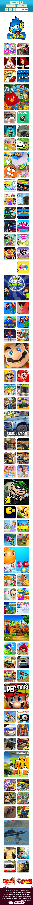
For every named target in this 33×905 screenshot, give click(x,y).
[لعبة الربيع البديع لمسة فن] (23, 240)
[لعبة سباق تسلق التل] (10, 717)
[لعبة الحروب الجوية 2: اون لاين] (16, 832)
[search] (14, 9)
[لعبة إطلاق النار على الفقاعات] (23, 608)
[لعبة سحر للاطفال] (23, 63)
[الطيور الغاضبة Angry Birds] (23, 648)
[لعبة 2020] (23, 594)
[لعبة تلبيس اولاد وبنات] (10, 49)
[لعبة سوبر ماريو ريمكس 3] (23, 322)
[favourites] (6, 9)
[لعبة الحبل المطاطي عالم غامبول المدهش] (10, 144)
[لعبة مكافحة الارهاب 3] (10, 798)
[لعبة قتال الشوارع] (23, 458)
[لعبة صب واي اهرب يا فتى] (23, 730)
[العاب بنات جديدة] (24, 883)
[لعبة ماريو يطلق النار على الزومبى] (23, 335)
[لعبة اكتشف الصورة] (23, 76)
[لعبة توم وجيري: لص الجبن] (23, 580)
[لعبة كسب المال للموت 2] (23, 744)
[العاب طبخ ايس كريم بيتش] (23, 390)
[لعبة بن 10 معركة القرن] (23, 308)
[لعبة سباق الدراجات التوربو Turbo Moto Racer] (10, 471)
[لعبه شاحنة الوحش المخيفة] (23, 403)
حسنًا (11, 902)
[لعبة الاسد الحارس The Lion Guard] (23, 540)
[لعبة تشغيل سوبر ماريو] (23, 376)
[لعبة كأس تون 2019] (23, 253)
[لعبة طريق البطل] (10, 853)
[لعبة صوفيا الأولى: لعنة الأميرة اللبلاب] (10, 526)
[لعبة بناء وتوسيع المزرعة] (16, 628)
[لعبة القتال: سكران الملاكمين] (10, 444)
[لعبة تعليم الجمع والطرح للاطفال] (10, 594)
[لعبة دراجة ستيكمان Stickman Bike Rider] (23, 512)
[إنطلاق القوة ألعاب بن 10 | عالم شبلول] (10, 131)
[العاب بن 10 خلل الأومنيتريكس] (10, 213)
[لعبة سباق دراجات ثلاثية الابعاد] (10, 812)
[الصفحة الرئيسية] (21, 2)
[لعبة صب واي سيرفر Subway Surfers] (10, 676)
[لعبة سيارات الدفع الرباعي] (23, 785)
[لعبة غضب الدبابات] (16, 764)
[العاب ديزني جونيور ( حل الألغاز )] (23, 526)
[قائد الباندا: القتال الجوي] (23, 798)
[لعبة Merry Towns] (10, 608)
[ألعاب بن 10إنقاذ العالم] (16, 287)
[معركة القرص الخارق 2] (23, 267)
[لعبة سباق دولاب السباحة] (23, 226)
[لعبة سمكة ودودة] (10, 540)
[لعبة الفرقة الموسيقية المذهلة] (10, 226)
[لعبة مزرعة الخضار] (10, 240)
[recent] (10, 9)
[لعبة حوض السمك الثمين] (16, 560)
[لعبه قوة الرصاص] (23, 131)
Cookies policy (19, 902)
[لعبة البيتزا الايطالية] (10, 63)
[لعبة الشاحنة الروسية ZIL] (16, 424)
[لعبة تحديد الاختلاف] (23, 199)
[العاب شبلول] (16, 28)
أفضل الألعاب (22, 6)
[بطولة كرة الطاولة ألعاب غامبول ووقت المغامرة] (23, 213)
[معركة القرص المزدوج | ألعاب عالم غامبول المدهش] (16, 165)
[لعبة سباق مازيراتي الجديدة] (23, 662)
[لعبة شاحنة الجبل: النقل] (10, 744)
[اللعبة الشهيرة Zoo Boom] (16, 97)
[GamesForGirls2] (8, 885)
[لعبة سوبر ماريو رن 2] (16, 696)
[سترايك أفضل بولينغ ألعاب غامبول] (10, 185)
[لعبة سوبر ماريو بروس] (10, 376)
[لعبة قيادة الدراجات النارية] (23, 49)
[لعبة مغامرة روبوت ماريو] (10, 308)
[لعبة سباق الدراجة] (23, 812)
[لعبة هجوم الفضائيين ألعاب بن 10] (23, 144)
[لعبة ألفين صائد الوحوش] (10, 403)
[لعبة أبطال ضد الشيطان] (23, 853)
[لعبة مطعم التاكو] (10, 76)
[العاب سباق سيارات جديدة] (23, 444)
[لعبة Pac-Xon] (10, 512)
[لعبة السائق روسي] (10, 866)
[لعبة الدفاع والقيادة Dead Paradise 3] (10, 662)
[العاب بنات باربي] (23, 471)
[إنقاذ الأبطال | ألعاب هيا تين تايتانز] (10, 253)
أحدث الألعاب (10, 6)
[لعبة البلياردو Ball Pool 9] (23, 717)
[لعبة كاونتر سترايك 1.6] (23, 866)
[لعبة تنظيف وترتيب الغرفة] (10, 580)
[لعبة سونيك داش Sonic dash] (10, 648)
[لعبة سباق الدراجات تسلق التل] (23, 676)
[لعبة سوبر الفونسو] (16, 355)
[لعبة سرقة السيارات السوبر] (10, 785)
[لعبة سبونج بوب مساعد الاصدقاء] (10, 390)
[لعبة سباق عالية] (10, 730)
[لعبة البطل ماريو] (10, 335)
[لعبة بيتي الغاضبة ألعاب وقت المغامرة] (10, 199)
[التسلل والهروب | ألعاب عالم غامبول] (23, 185)
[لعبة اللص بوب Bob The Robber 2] (16, 492)
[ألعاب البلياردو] (23, 117)
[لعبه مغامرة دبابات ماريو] (10, 322)
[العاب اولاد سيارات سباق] (10, 117)
